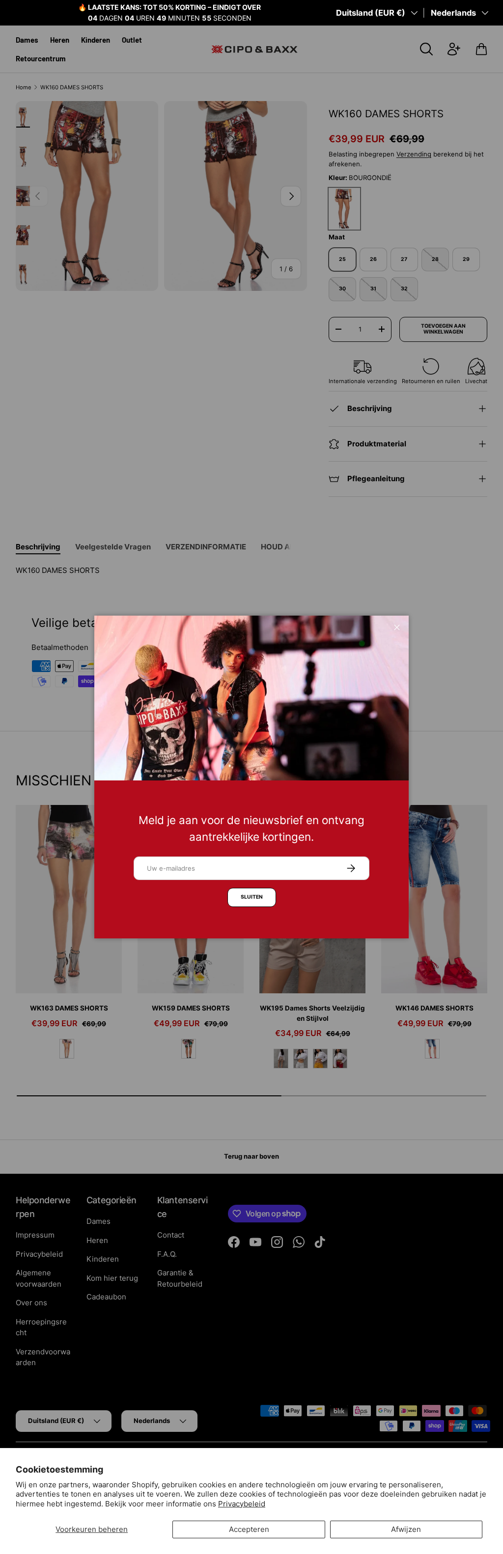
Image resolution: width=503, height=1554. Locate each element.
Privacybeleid (241, 1503)
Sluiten (252, 897)
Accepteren (249, 1529)
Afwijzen (406, 1529)
